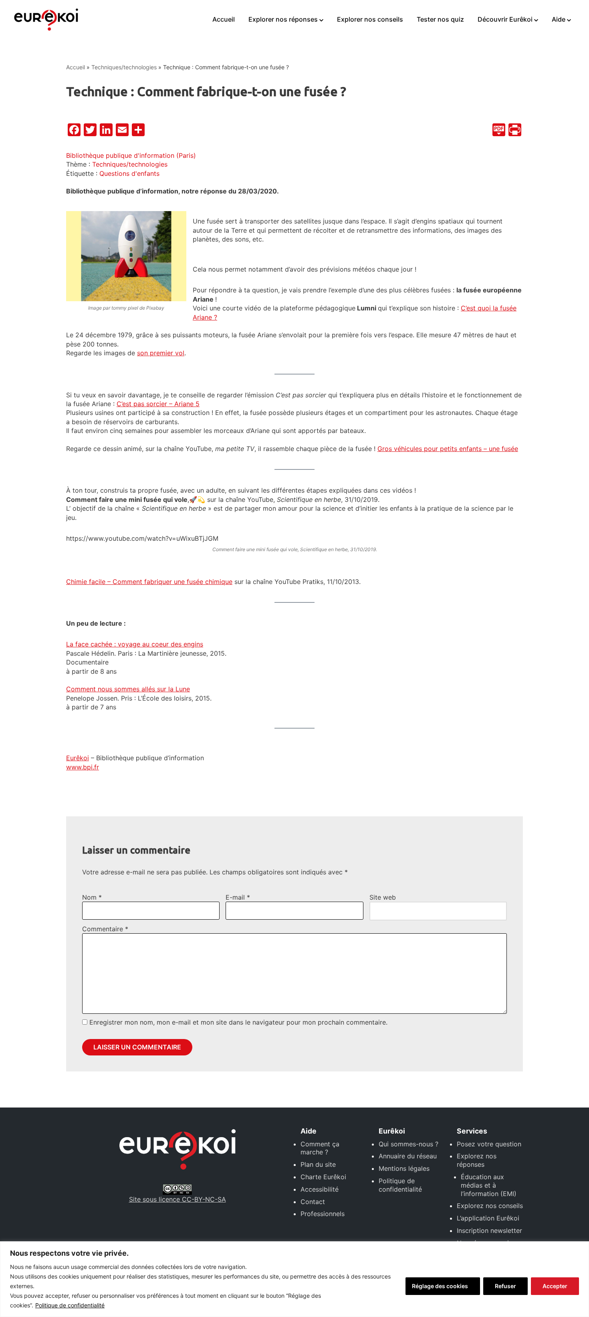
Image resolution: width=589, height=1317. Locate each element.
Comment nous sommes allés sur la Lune (128, 689)
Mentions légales (404, 1168)
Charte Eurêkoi (323, 1177)
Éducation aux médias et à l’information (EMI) (488, 1185)
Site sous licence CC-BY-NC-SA (177, 1199)
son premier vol (160, 353)
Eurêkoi (77, 758)
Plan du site (318, 1164)
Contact (313, 1202)
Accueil (223, 19)
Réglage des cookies (440, 1286)
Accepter (555, 1286)
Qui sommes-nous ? (408, 1144)
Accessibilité (320, 1189)
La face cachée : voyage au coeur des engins (134, 644)
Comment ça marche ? (320, 1148)
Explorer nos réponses (283, 19)
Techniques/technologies (124, 67)
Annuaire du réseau (408, 1156)
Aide (558, 19)
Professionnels (323, 1214)
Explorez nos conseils (490, 1206)
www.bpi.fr (82, 767)
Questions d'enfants (129, 173)
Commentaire (105, 929)
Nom (92, 897)
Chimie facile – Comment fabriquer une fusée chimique (149, 582)
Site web (382, 897)
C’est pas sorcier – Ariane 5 (158, 404)
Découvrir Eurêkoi (505, 19)
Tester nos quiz (440, 19)
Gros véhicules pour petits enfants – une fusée (447, 449)
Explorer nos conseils (370, 19)
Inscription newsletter (489, 1230)
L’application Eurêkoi (488, 1218)
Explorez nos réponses (476, 1160)
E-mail (238, 897)
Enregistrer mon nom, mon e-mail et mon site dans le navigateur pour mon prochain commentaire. (238, 1022)
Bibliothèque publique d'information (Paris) (131, 155)
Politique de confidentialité (70, 1305)
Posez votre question (489, 1144)
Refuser (505, 1286)
